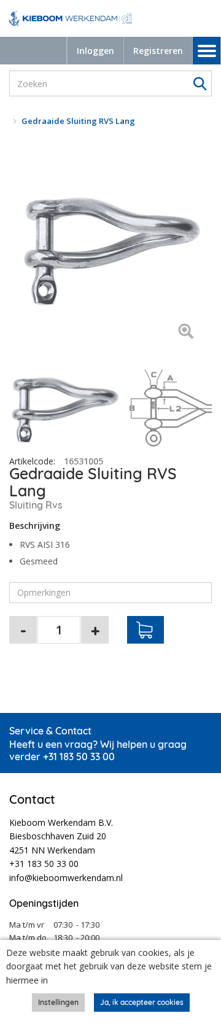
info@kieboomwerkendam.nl (66, 877)
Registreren (158, 50)
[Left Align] (185, 332)
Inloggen (95, 50)
